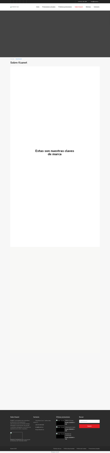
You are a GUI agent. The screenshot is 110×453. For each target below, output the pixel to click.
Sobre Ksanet (79, 7)
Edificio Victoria (69, 420)
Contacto (96, 7)
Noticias (88, 7)
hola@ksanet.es (39, 427)
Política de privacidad (69, 448)
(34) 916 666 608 (39, 425)
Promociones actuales (48, 7)
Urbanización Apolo (70, 427)
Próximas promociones (65, 7)
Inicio (37, 7)
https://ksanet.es (39, 429)
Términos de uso (57, 448)
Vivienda (12, 59)
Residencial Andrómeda (68, 434)
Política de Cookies (81, 448)
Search (89, 426)
